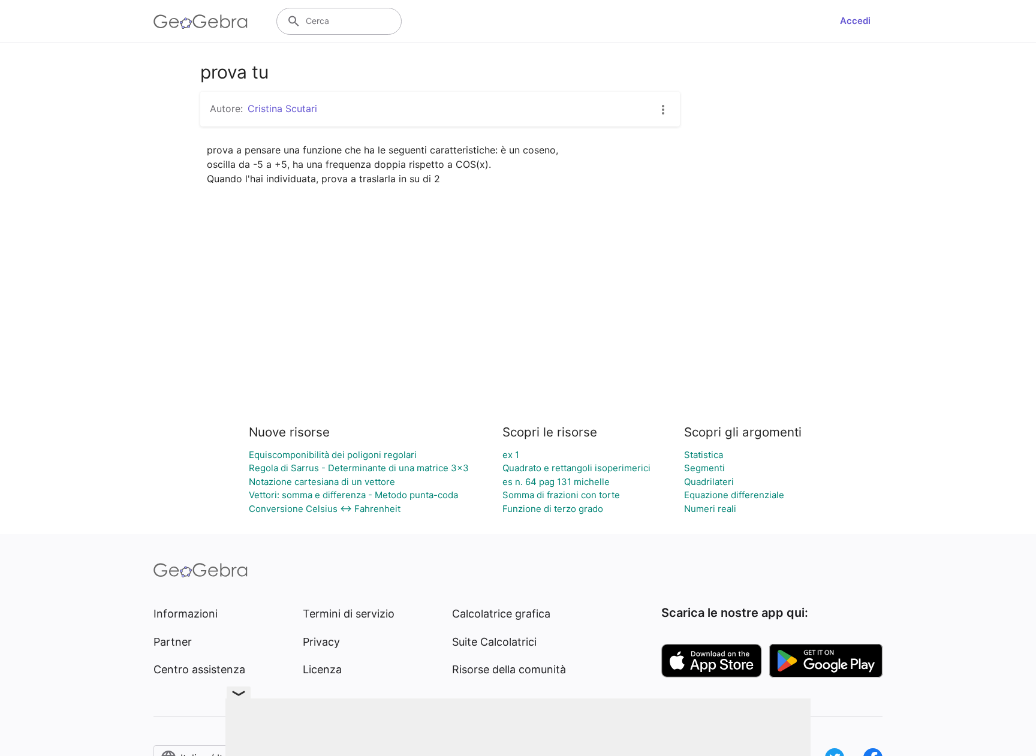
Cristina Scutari (282, 109)
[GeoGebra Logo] (200, 21)
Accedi (855, 20)
